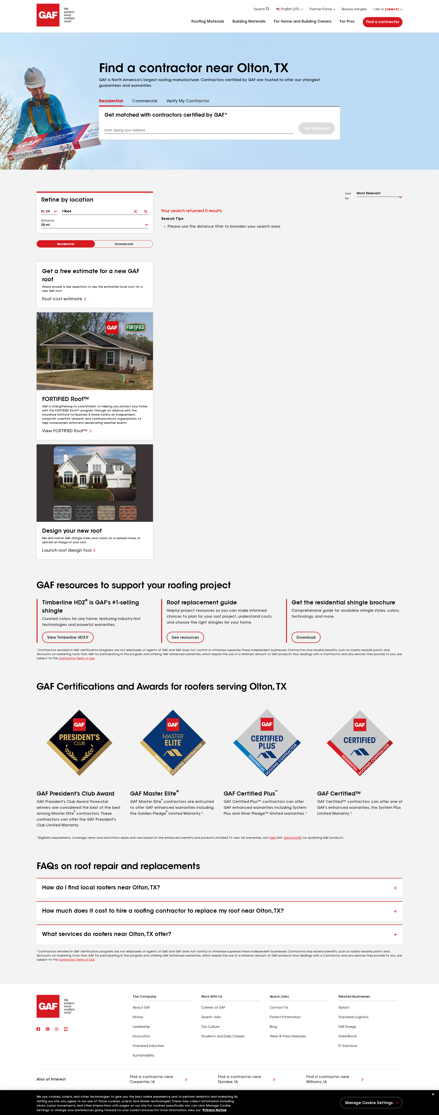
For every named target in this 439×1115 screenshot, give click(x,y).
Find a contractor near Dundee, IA (239, 1079)
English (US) (290, 9)
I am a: (386, 9)
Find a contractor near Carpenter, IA (151, 1079)
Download (306, 638)
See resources (185, 638)
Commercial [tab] (144, 101)
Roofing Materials (207, 22)
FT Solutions (347, 1046)
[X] (47, 1029)
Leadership (141, 1027)
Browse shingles (354, 9)
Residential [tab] (111, 101)
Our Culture (210, 1027)
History (138, 1017)
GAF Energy (347, 1027)
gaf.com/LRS (293, 838)
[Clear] (135, 210)
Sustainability (143, 1055)
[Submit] (145, 210)
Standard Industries (148, 1046)
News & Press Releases (288, 1036)
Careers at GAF (213, 1008)
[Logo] (56, 26)
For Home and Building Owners (303, 22)
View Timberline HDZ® (67, 638)
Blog (273, 1027)
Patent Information (285, 1017)
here (272, 838)
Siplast (343, 1008)
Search (259, 9)
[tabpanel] (219, 123)
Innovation (141, 1036)
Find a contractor (382, 22)
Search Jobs (211, 1017)
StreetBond (347, 1036)
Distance (47, 220)
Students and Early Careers (223, 1036)
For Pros (347, 22)
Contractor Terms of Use (76, 658)
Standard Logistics (353, 1017)
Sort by (348, 196)
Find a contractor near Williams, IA (328, 1079)
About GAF (141, 1008)
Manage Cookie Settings (369, 1103)
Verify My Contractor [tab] (187, 101)
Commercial (124, 244)
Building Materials (249, 22)
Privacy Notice (214, 1110)
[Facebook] (38, 1029)
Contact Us (279, 1008)
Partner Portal (321, 9)
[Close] (433, 1094)
